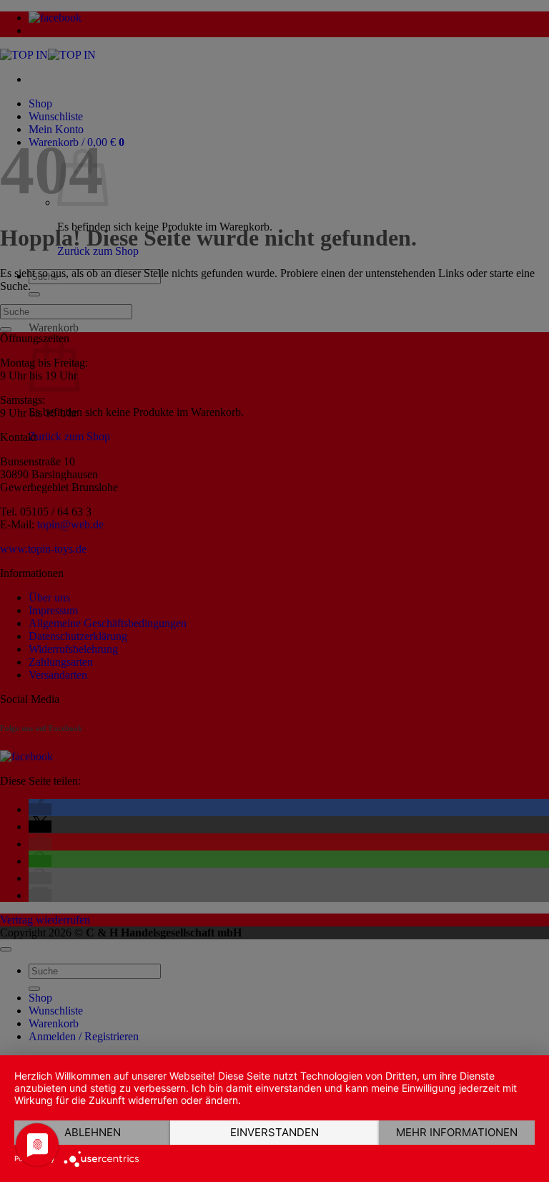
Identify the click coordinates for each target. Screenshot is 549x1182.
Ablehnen (92, 1132)
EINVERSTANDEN (274, 1132)
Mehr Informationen (457, 1132)
